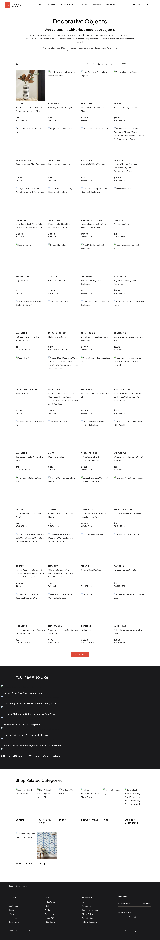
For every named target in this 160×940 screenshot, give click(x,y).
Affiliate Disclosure (89, 922)
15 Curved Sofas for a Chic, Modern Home (22, 693)
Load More (80, 654)
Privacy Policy (87, 914)
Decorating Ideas (69, 5)
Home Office (50, 918)
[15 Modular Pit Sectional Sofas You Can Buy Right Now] (16, 707)
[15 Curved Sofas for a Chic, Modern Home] (21, 686)
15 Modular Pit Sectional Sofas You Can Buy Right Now (28, 714)
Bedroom (49, 910)
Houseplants (14, 918)
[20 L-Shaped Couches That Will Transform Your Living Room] (26, 750)
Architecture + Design (47, 5)
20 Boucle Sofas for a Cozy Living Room (21, 724)
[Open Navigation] (152, 5)
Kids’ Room (50, 922)
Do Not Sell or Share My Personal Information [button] (135, 931)
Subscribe (137, 5)
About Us (85, 902)
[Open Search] (147, 5)
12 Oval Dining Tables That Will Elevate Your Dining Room (28, 703)
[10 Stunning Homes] (13, 5)
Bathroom (49, 914)
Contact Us (86, 906)
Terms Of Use (87, 918)
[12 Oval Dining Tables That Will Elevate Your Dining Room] (30, 697)
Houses (12, 902)
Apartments (13, 906)
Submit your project (90, 910)
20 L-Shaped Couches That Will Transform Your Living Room (31, 756)
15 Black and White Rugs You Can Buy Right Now (25, 735)
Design (11, 910)
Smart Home (111, 5)
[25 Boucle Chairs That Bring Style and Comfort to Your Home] (27, 739)
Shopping (97, 5)
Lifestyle (85, 5)
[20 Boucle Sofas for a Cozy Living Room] (29, 718)
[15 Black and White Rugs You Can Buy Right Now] (30, 729)
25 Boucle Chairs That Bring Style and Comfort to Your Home (31, 745)
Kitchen (48, 906)
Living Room (50, 902)
